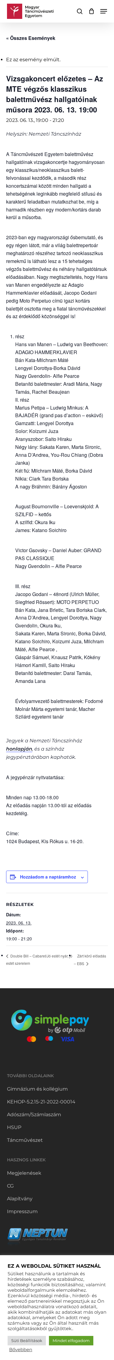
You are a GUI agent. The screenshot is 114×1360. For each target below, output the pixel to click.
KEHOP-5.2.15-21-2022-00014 (41, 1102)
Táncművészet (25, 1140)
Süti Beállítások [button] (26, 1340)
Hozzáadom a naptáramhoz (48, 877)
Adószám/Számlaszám (34, 1114)
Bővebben (20, 1349)
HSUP (14, 1127)
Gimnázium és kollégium (37, 1089)
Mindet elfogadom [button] (71, 1340)
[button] (103, 11)
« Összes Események (30, 37)
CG (10, 1186)
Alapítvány (20, 1199)
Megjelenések (24, 1173)
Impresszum (22, 1211)
